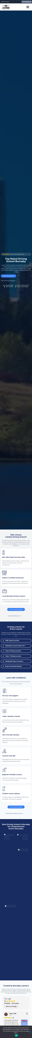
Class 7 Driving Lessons (13, 656)
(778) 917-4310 (5, 2)
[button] (26, 2)
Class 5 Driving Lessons (13, 651)
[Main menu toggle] (27, 6)
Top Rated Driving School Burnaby (16, 260)
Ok (16, 1035)
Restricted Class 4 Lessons (14, 661)
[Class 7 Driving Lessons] (3, 656)
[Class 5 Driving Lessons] (3, 651)
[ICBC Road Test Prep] (3, 640)
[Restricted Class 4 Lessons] (3, 661)
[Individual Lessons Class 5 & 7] (3, 646)
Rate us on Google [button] (11, 1006)
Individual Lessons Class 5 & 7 (15, 645)
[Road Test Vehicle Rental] (3, 666)
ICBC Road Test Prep (12, 640)
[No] (30, 1032)
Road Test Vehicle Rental (13, 666)
